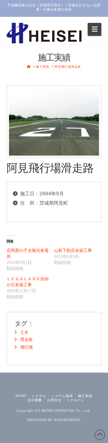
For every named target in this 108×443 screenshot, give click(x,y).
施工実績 (85, 396)
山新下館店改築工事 (73, 250)
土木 (24, 332)
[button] (95, 29)
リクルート (76, 400)
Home (21, 396)
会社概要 (35, 400)
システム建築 (62, 396)
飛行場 (26, 347)
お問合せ (54, 400)
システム (39, 396)
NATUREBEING (67, 420)
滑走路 (26, 339)
